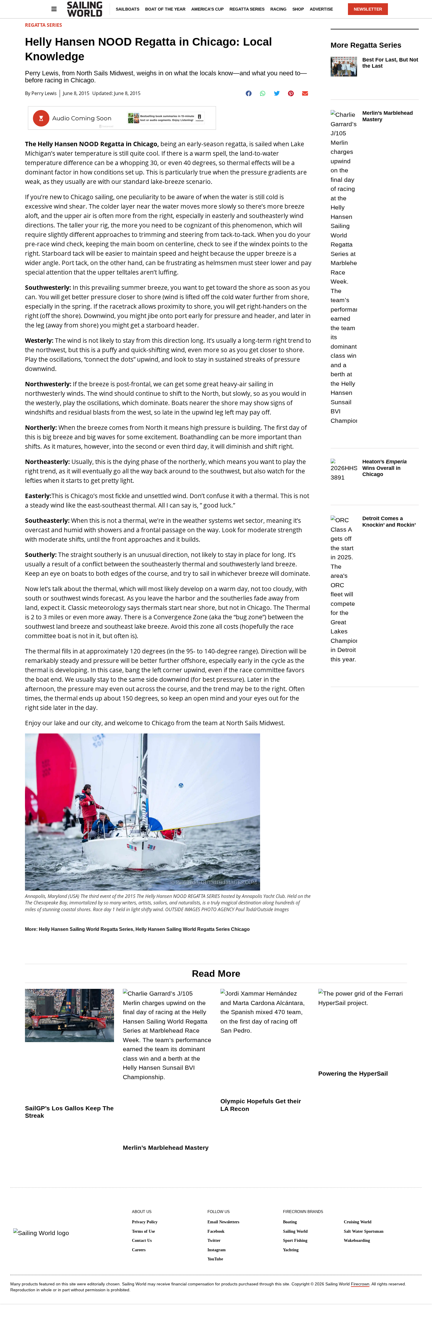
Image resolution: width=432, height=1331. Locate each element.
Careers (138, 1250)
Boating (290, 1222)
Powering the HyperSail (353, 1073)
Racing (278, 9)
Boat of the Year (165, 9)
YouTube (215, 1259)
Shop (298, 9)
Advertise (321, 9)
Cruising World (357, 1222)
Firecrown (360, 1284)
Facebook (216, 1231)
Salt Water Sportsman (364, 1231)
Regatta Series (247, 9)
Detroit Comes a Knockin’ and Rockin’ (389, 521)
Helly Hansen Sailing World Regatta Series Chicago (192, 929)
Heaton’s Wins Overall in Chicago (384, 468)
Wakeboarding (357, 1240)
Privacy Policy (145, 1222)
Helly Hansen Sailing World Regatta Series (86, 929)
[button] (248, 93)
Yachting (291, 1250)
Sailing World (295, 1231)
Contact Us (142, 1240)
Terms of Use (143, 1231)
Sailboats (127, 9)
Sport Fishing (295, 1240)
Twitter (213, 1240)
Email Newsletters (223, 1222)
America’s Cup (207, 9)
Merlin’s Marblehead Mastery (166, 1147)
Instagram (216, 1250)
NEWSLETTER (368, 9)
